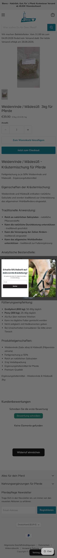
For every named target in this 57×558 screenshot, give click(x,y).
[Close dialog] (54, 261)
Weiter (15, 286)
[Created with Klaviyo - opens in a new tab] (28, 298)
